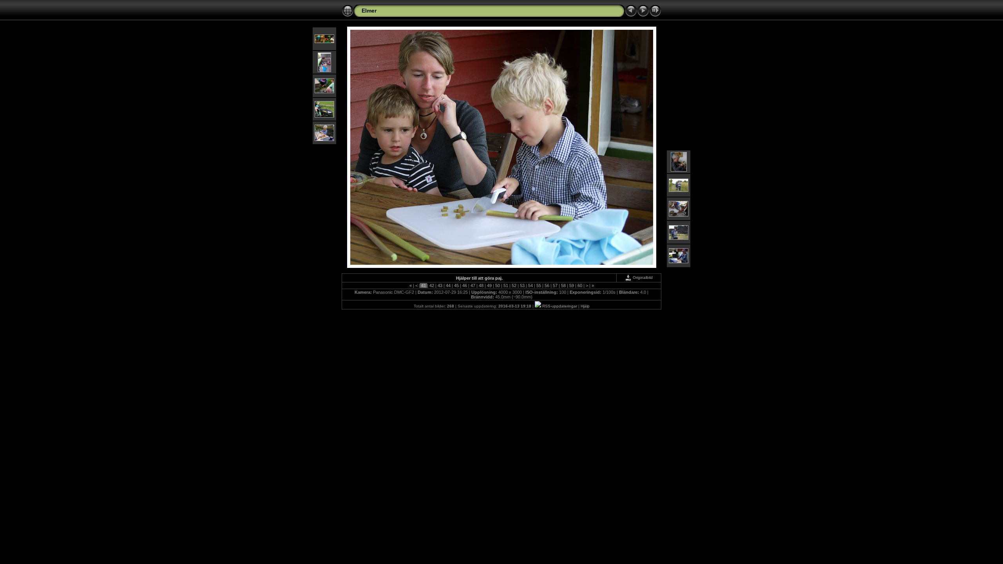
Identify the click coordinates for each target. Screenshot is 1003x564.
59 (571, 285)
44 (448, 285)
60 (579, 285)
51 (505, 285)
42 (431, 285)
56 (546, 285)
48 (481, 285)
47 (472, 285)
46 (464, 285)
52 (514, 285)
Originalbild (642, 277)
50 (497, 285)
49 (489, 285)
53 (522, 285)
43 (440, 285)
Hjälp (585, 306)
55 (538, 285)
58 (563, 285)
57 (555, 285)
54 (530, 285)
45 (456, 285)
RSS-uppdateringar (559, 306)
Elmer (369, 10)
